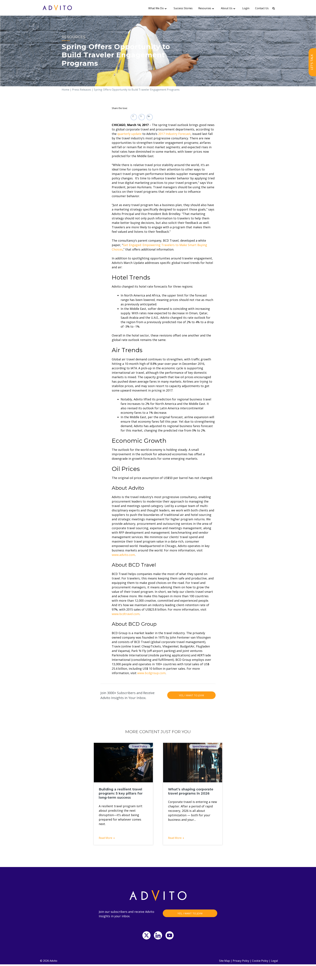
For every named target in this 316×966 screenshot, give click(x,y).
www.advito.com (123, 555)
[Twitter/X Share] (142, 117)
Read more (105, 838)
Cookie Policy (260, 961)
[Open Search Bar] (273, 8)
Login (245, 8)
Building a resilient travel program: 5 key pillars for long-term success (121, 793)
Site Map (224, 961)
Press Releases (81, 89)
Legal (274, 961)
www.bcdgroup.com (151, 673)
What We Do (156, 8)
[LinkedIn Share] (149, 117)
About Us (226, 8)
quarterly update (129, 134)
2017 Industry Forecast (174, 134)
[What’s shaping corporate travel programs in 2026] (192, 762)
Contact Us (262, 8)
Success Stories (183, 8)
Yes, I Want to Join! (191, 695)
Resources (204, 8)
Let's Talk (312, 62)
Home (65, 89)
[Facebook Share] (134, 117)
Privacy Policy (241, 961)
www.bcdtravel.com (126, 614)
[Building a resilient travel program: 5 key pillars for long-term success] (123, 762)
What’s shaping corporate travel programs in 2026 (190, 791)
